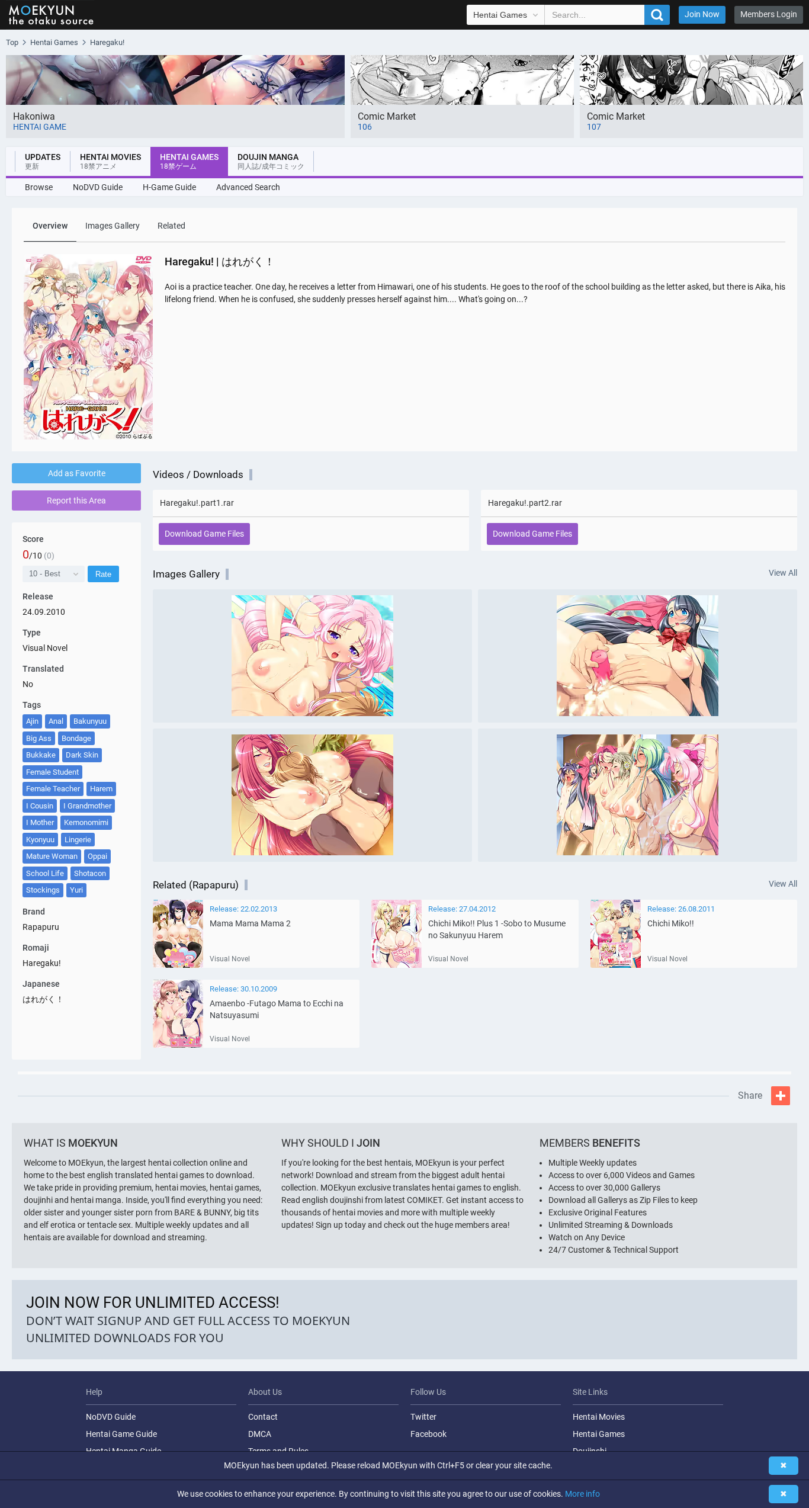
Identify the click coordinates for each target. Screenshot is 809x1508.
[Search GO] (657, 15)
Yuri (76, 889)
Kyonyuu (40, 839)
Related (171, 225)
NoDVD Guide (98, 187)
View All (783, 573)
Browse (39, 187)
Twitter (423, 1417)
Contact (263, 1417)
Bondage (76, 738)
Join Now (702, 14)
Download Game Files (204, 533)
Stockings (43, 889)
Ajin (32, 721)
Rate (103, 574)
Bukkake (41, 754)
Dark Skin (82, 754)
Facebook (428, 1434)
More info (582, 1494)
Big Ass (39, 738)
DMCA (259, 1434)
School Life (45, 873)
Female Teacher (53, 788)
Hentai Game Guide (121, 1434)
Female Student (52, 772)
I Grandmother (87, 805)
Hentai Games (599, 1434)
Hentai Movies (599, 1417)
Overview (50, 225)
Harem (101, 788)
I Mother (40, 822)
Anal (56, 721)
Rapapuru (41, 927)
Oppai (97, 856)
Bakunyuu (90, 721)
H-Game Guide (169, 187)
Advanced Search (248, 187)
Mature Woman (52, 856)
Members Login (768, 14)
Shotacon (90, 873)
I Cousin (39, 805)
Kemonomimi (86, 822)
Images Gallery (112, 225)
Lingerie (78, 839)
